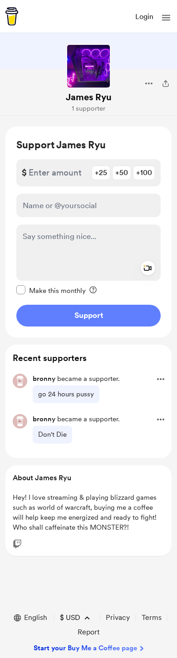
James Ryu (89, 97)
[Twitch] (17, 544)
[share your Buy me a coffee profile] (166, 83)
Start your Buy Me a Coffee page (85, 648)
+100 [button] (144, 172)
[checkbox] (51, 290)
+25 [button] (101, 172)
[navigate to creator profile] (88, 66)
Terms (152, 617)
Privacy (118, 617)
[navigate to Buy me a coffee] (11, 16)
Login (144, 16)
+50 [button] (121, 172)
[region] (88, 232)
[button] (166, 17)
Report (88, 632)
